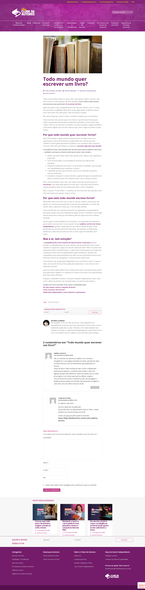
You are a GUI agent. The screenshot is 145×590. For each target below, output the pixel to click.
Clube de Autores (72, 2)
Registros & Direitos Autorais (126, 25)
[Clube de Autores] (119, 575)
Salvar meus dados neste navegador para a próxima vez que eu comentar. (71, 485)
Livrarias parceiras (80, 559)
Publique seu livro (111, 555)
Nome (46, 463)
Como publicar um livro (51, 555)
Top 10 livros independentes (84, 566)
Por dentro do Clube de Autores (103, 25)
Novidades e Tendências (72, 25)
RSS (133, 2)
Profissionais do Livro (89, 2)
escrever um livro (74, 104)
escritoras (47, 184)
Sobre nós (77, 555)
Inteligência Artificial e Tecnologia (58, 25)
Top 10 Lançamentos (106, 2)
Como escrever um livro (51, 559)
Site (44, 478)
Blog (29, 23)
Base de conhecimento (19, 24)
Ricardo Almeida (70, 91)
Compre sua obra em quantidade (116, 559)
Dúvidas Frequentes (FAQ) (83, 563)
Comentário (47, 438)
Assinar (95, 312)
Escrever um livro (45, 24)
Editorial (36, 23)
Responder (95, 387)
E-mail (46, 470)
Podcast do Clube (122, 2)
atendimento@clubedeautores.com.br (118, 568)
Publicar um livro (114, 24)
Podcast (91, 23)
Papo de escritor (82, 25)
